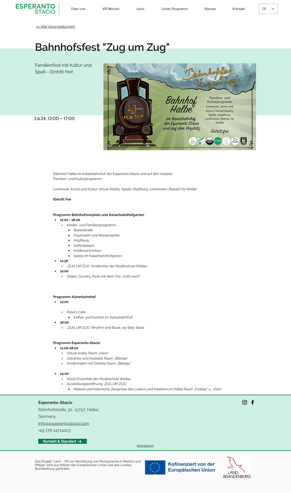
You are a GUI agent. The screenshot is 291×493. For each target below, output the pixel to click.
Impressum (145, 445)
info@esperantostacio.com (63, 423)
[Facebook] (252, 402)
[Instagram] (244, 402)
